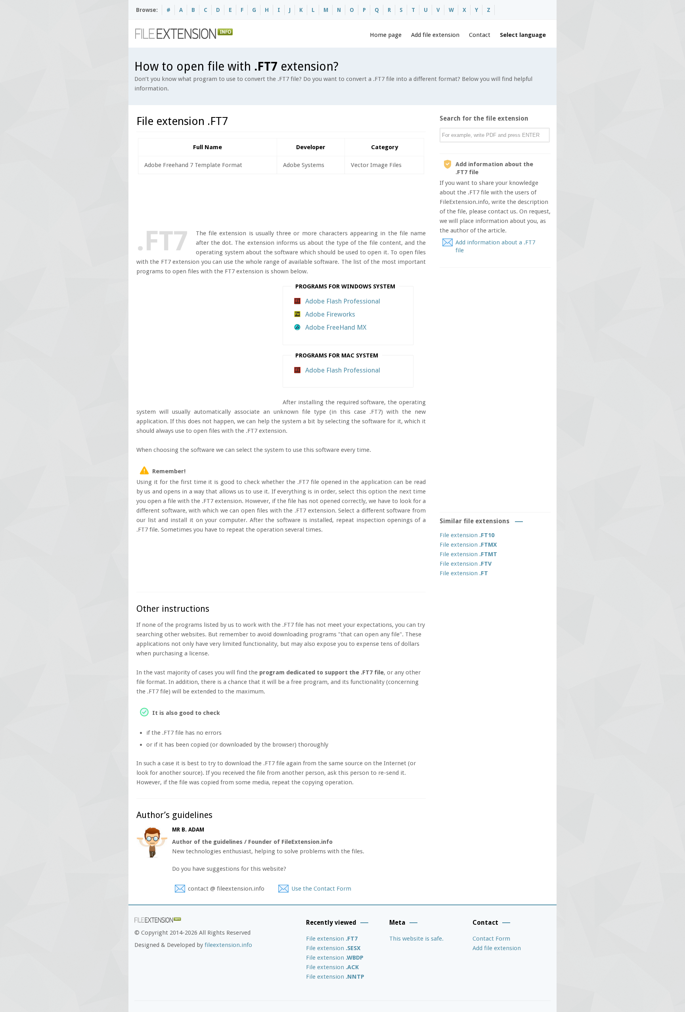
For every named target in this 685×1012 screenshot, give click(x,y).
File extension (467, 535)
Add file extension (435, 34)
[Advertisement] (280, 200)
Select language (523, 34)
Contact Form (491, 938)
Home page (386, 34)
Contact (479, 34)
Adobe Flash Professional (342, 301)
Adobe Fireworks (330, 314)
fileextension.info (228, 945)
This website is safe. (416, 938)
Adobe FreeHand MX (335, 327)
